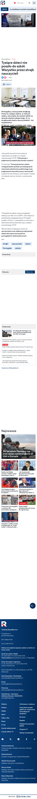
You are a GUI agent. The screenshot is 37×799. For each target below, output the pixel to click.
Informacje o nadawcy (27, 704)
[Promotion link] (18, 20)
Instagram (18, 739)
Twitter (10, 739)
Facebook (26, 739)
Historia (4, 704)
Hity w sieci (30, 272)
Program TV (24, 729)
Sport (3, 714)
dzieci (27, 244)
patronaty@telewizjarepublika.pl (12, 690)
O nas (3, 725)
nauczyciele (17, 244)
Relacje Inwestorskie (26, 733)
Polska (3, 711)
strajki (5, 244)
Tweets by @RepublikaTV (10, 368)
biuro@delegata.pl (7, 698)
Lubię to (8, 84)
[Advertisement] (18, 789)
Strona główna (5, 59)
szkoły (18, 248)
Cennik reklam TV (7, 732)
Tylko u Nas (5, 718)
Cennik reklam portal (8, 728)
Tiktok (34, 739)
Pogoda (22, 720)
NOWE (4, 9)
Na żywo (20, 3)
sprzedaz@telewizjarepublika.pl (12, 678)
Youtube (2, 739)
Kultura (3, 707)
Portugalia (7, 248)
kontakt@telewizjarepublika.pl (11, 684)
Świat (13, 59)
